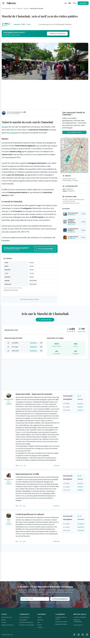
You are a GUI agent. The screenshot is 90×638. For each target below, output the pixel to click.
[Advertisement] (45, 94)
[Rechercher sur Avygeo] (65, 3)
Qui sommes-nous (6, 617)
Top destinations (6, 8)
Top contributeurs (24, 617)
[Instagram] (78, 634)
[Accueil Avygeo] (11, 3)
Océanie (39, 627)
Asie (14, 8)
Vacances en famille (61, 621)
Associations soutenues (26, 622)
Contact (3, 622)
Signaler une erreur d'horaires (11, 290)
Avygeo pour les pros (7, 625)
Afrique (39, 617)
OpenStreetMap (84, 172)
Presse (3, 620)
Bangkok (26, 8)
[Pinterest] (87, 634)
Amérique (40, 620)
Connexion (83, 3)
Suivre (8, 403)
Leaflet (76, 172)
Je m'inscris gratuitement (60, 599)
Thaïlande (19, 8)
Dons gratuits (23, 620)
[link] (35, 33)
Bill (25, 112)
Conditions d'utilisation (79, 617)
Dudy (8, 520)
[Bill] (4, 113)
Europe (39, 625)
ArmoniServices (8, 399)
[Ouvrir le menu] (3, 3)
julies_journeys (8, 479)
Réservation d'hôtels (61, 624)
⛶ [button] (62, 147)
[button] (81, 147)
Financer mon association (26, 625)
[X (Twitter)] (82, 634)
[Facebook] (74, 634)
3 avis (28, 24)
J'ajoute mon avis (46, 319)
